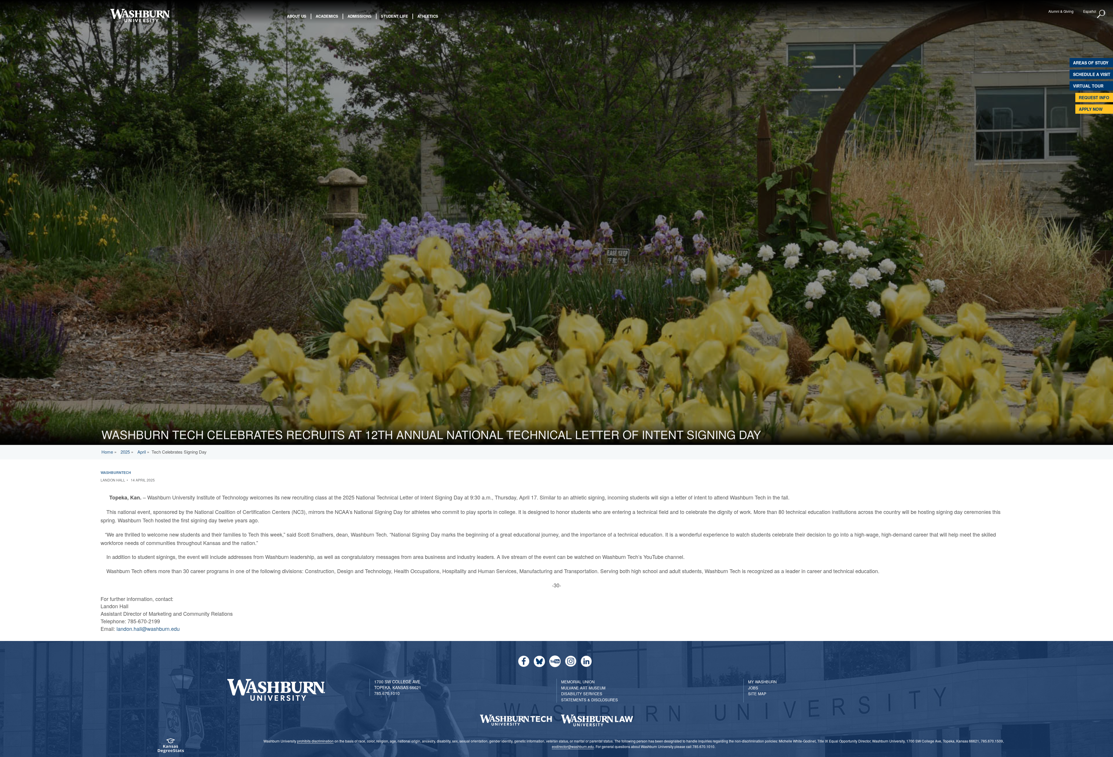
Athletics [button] (427, 16)
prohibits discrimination (315, 740)
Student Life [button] (394, 16)
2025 (125, 452)
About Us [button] (296, 16)
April (141, 452)
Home (107, 452)
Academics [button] (327, 16)
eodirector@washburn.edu (573, 746)
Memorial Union (577, 681)
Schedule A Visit (1091, 74)
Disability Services (581, 693)
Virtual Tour (1088, 86)
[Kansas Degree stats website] (170, 747)
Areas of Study (1090, 63)
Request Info (1094, 97)
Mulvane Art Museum (583, 688)
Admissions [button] (360, 16)
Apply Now (1091, 109)
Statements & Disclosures (589, 699)
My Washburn (762, 681)
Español (1089, 11)
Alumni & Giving (1061, 11)
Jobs (753, 688)
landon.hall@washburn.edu (148, 628)
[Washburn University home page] (140, 15)
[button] (1101, 14)
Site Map (757, 693)
